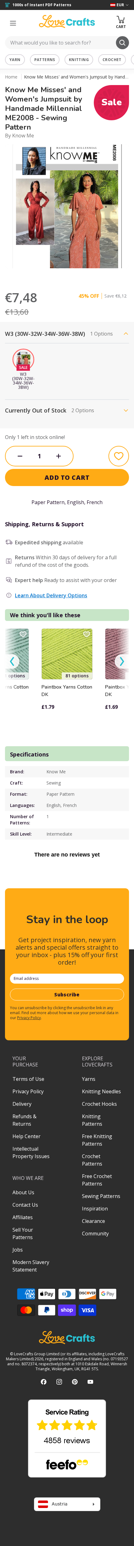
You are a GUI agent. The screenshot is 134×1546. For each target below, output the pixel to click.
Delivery (21, 1103)
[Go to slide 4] (58, 276)
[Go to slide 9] (102, 276)
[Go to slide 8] (93, 276)
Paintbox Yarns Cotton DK (66, 691)
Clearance (93, 1221)
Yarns (88, 1079)
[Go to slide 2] (41, 276)
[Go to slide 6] (76, 276)
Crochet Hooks (99, 1103)
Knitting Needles (101, 1091)
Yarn (15, 59)
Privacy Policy (29, 1017)
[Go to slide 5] (67, 276)
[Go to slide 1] (32, 276)
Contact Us (25, 1204)
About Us (23, 1192)
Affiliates (22, 1217)
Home (11, 77)
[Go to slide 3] (49, 276)
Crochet (112, 59)
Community (95, 1233)
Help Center (26, 1136)
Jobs (17, 1249)
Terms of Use (28, 1079)
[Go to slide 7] (84, 276)
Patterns (44, 59)
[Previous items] (12, 661)
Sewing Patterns (101, 1196)
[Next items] (122, 661)
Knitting (79, 59)
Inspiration (95, 1208)
